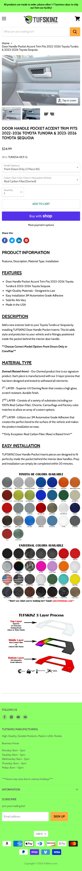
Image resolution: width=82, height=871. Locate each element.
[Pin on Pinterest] (26, 240)
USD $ (39, 833)
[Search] (75, 31)
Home (6, 43)
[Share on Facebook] (5, 240)
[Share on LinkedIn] (19, 240)
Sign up (59, 816)
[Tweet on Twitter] (12, 240)
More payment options (41, 224)
